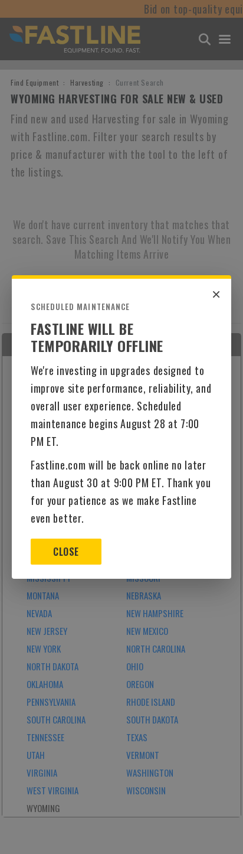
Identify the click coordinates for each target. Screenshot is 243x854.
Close (65, 552)
